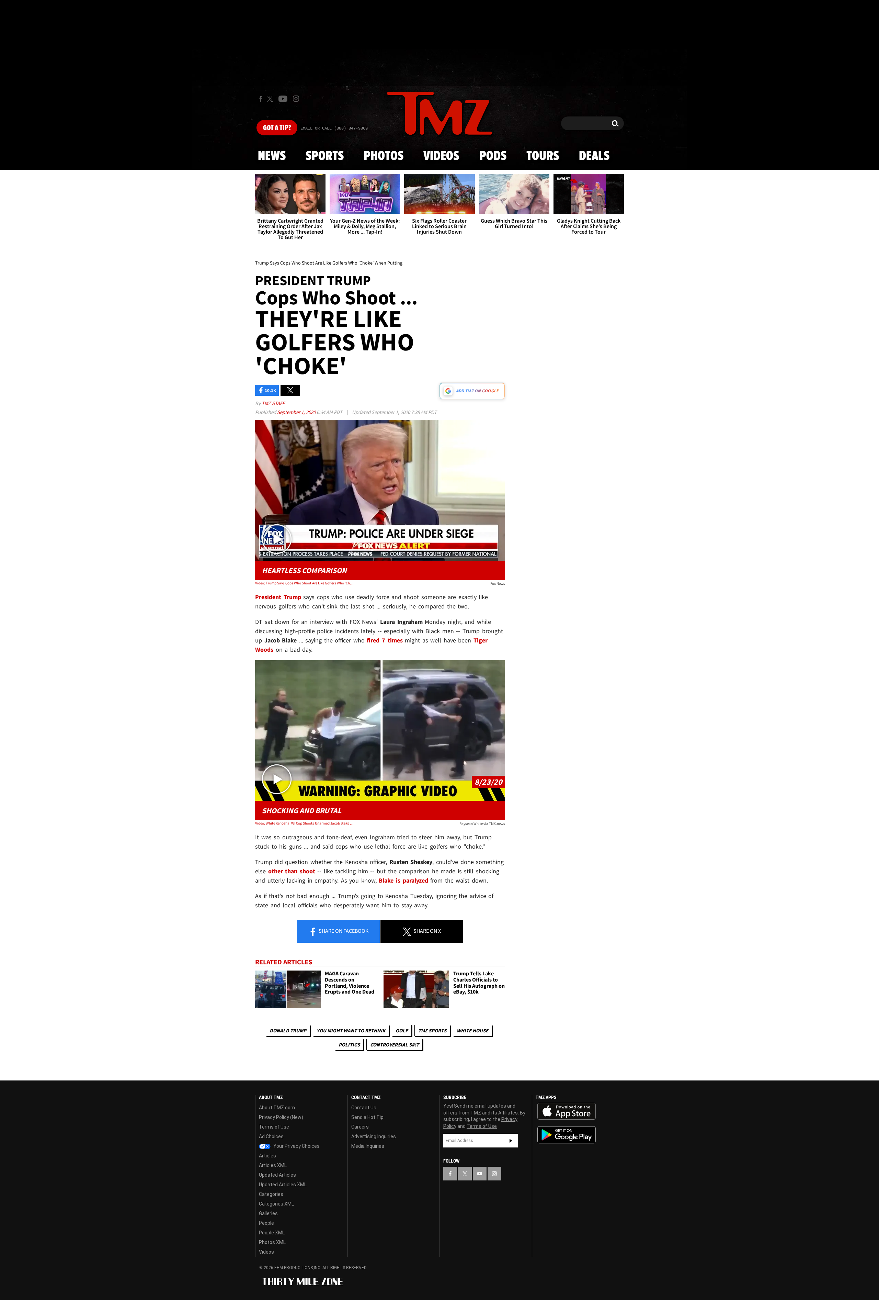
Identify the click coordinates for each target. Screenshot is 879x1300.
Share (343, 930)
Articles (267, 1155)
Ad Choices (271, 1136)
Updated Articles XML (283, 1184)
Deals (594, 156)
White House (472, 1030)
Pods (492, 156)
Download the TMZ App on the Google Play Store (566, 1135)
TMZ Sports (432, 1030)
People (266, 1223)
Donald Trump (288, 1030)
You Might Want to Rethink (351, 1030)
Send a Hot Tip (367, 1117)
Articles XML (273, 1165)
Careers (360, 1127)
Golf (402, 1030)
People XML (272, 1232)
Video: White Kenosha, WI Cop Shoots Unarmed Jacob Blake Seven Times (305, 823)
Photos (383, 156)
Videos (441, 156)
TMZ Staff (273, 403)
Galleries (268, 1213)
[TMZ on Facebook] (260, 99)
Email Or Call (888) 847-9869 (334, 128)
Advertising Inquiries (373, 1136)
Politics (349, 1044)
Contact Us (363, 1107)
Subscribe (511, 1140)
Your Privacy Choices (296, 1146)
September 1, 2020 (297, 412)
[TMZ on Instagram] (296, 98)
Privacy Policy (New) (281, 1117)
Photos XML (272, 1242)
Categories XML (276, 1204)
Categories (271, 1194)
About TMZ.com (277, 1107)
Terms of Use (274, 1127)
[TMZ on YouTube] (480, 1173)
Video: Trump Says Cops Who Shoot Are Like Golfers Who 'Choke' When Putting (305, 583)
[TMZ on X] (271, 99)
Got (277, 128)
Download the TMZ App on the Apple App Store (566, 1111)
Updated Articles (277, 1175)
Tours (542, 156)
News (272, 156)
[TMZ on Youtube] (283, 98)
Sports (325, 156)
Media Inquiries (367, 1146)
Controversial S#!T (394, 1044)
